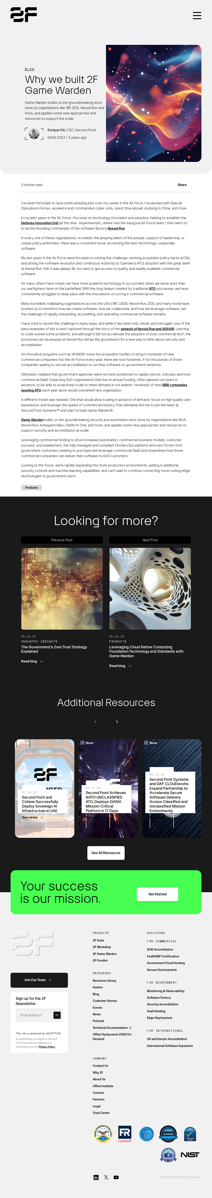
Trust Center (101, 1113)
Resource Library (104, 980)
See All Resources (106, 853)
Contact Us (100, 1065)
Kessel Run (116, 228)
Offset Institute (103, 1086)
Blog (29, 69)
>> (56, 1015)
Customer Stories (105, 1000)
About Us (99, 1079)
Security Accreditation (162, 1004)
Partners (98, 1099)
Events (97, 1007)
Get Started (157, 894)
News (97, 1014)
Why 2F (98, 1072)
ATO (152, 289)
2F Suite (98, 940)
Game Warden (32, 420)
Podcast (98, 1021)
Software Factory (159, 997)
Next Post (150, 540)
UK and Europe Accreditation (167, 1039)
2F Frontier (100, 960)
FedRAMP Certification (163, 956)
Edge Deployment (159, 1017)
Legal (97, 1106)
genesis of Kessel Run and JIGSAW (147, 329)
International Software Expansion (170, 1045)
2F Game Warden (105, 954)
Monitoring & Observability (165, 991)
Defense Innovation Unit (39, 223)
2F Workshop (102, 947)
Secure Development (162, 970)
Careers (98, 1092)
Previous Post (61, 540)
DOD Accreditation (160, 949)
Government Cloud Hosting (166, 963)
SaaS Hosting (156, 1011)
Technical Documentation (110, 1027)
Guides (98, 987)
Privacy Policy (47, 1046)
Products (31, 487)
